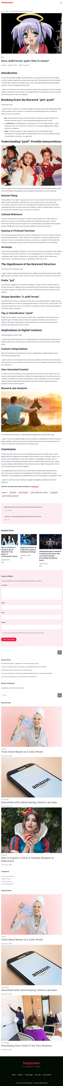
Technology (5, 799)
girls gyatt (54, 492)
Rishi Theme (43, 1083)
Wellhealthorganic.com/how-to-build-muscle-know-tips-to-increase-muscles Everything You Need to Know (50, 555)
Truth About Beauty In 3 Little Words (22, 751)
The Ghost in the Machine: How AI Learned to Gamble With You (19, 676)
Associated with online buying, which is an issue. (29, 802)
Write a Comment (24, 65)
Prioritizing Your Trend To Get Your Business (26, 1045)
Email (3, 612)
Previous (9, 510)
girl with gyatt (23, 492)
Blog (2, 57)
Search (60, 652)
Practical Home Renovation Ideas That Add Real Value (16, 670)
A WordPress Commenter (8, 688)
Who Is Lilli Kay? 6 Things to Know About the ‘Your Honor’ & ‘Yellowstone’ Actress (9, 551)
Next (6, 520)
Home (14, 1075)
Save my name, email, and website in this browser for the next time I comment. (23, 633)
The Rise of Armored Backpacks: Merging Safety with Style (23, 516)
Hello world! (21, 688)
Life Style (4, 855)
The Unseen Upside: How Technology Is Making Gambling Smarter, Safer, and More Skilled (26, 673)
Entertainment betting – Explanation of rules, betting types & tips (20, 663)
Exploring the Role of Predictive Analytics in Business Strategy (28, 549)
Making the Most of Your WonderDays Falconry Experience (23, 507)
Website (3, 622)
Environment (47, 1075)
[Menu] (61, 3)
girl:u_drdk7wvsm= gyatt (39, 492)
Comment (4, 585)
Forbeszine (29, 1083)
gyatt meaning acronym (10, 496)
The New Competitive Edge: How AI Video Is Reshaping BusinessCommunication (24, 667)
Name (3, 603)
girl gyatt (13, 492)
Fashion (3, 749)
